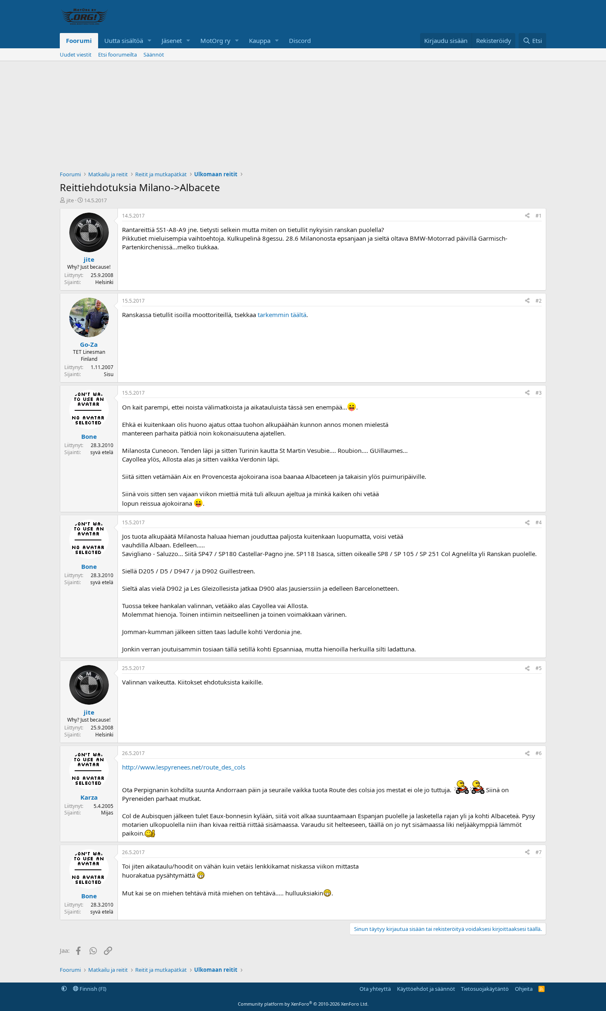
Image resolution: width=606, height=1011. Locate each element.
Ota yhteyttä (375, 988)
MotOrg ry (215, 40)
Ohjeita (524, 988)
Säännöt (153, 54)
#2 (539, 300)
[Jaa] (527, 216)
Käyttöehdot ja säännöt (426, 988)
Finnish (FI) (92, 988)
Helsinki (104, 282)
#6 (539, 753)
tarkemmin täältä (282, 314)
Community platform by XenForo (303, 1004)
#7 (539, 852)
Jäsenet (172, 40)
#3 (539, 392)
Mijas (107, 812)
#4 (539, 522)
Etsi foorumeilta (117, 54)
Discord (300, 40)
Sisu (108, 374)
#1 (539, 215)
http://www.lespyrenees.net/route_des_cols (183, 767)
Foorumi (79, 40)
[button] (149, 40)
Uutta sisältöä (123, 40)
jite (70, 200)
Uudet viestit (76, 54)
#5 (539, 668)
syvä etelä (101, 452)
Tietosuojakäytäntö (485, 988)
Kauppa (259, 40)
